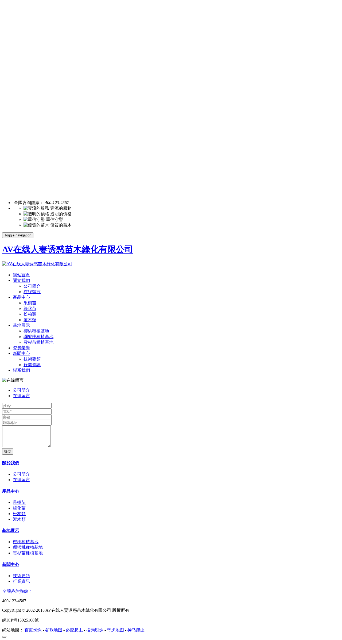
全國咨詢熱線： (17, 591)
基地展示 (21, 325)
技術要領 (32, 359)
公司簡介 (32, 286)
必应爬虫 (74, 630)
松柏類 (30, 314)
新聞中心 (21, 353)
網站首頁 (21, 275)
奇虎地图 (115, 630)
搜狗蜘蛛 (94, 630)
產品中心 (21, 297)
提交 (7, 451)
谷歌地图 (53, 630)
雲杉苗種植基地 (38, 342)
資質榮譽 (21, 348)
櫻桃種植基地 (36, 331)
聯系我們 (21, 370)
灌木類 (30, 319)
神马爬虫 (136, 630)
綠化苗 (30, 308)
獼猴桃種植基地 (38, 336)
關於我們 (21, 280)
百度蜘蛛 (33, 630)
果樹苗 (30, 303)
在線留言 (32, 291)
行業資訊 (32, 364)
